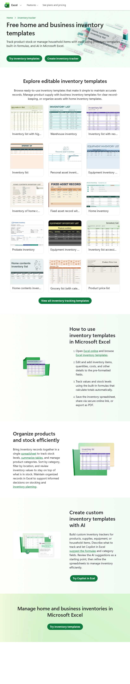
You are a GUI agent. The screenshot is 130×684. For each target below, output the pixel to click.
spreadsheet (28, 453)
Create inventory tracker (62, 58)
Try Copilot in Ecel (84, 578)
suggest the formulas (82, 551)
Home (10, 17)
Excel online (91, 351)
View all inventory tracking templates (65, 300)
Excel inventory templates (91, 355)
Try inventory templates (24, 58)
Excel (14, 5)
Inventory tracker (27, 17)
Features (31, 5)
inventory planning (24, 486)
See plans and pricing (54, 5)
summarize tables (32, 458)
